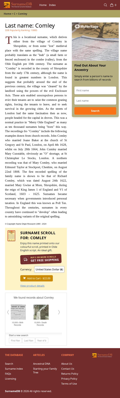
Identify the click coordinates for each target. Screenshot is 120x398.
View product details (32, 286)
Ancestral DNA (41, 363)
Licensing (10, 378)
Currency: (26, 269)
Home (43, 5)
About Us (66, 363)
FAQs (8, 373)
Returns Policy (69, 373)
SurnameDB (12, 391)
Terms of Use (69, 383)
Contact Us (67, 368)
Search (95, 111)
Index (52, 5)
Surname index (14, 368)
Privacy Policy (69, 378)
